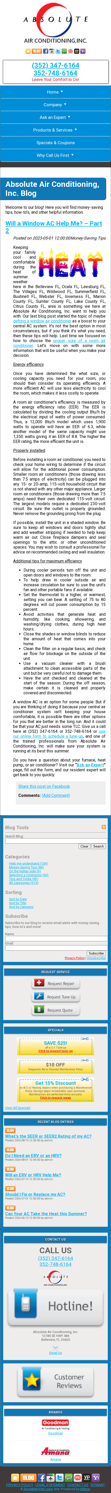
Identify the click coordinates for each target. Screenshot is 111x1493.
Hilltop (85, 1489)
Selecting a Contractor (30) (29, 875)
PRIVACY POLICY (19, 1485)
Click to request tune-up (55, 1051)
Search (98, 846)
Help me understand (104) (28, 863)
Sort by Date (18, 899)
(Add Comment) (56, 795)
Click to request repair (55, 1097)
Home (53, 92)
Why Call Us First (53, 155)
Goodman (55, 1433)
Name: (10, 934)
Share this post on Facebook (44, 786)
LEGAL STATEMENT (50, 1485)
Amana (55, 1459)
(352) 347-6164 (56, 65)
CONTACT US (77, 1485)
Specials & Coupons (55, 142)
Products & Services (53, 130)
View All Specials (17, 1108)
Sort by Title (17, 903)
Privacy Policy (75, 958)
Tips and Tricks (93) (23, 879)
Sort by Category (21, 907)
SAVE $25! (55, 1043)
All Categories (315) (23, 883)
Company (53, 104)
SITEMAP (98, 1485)
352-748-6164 (55, 73)
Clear (84, 846)
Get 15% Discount (55, 1083)
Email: (9, 943)
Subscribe (96, 953)
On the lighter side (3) (25, 871)
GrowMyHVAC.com (38, 1489)
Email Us (55, 1353)
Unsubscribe (96, 958)
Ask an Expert (53, 117)
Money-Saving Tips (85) (26, 867)
